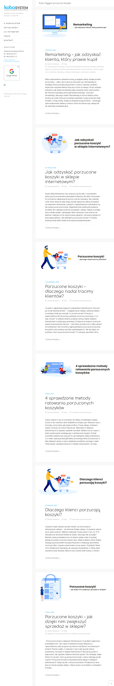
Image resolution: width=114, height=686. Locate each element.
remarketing (52, 72)
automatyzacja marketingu (56, 66)
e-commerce (75, 186)
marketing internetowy (97, 66)
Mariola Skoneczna (53, 64)
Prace (7, 36)
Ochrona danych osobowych (12, 61)
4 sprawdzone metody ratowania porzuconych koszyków (69, 403)
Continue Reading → (53, 113)
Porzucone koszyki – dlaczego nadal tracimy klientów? (69, 291)
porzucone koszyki (87, 69)
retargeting (60, 72)
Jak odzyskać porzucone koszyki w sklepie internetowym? (70, 177)
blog (65, 64)
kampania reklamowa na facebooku (66, 633)
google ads (50, 633)
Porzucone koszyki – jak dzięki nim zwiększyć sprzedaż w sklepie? (69, 622)
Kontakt (8, 40)
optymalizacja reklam (73, 69)
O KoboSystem (12, 23)
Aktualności (11, 28)
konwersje (86, 66)
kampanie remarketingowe (73, 66)
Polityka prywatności (9, 60)
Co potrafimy (11, 32)
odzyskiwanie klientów (59, 69)
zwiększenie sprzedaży (88, 72)
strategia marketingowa (72, 72)
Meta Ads (48, 69)
